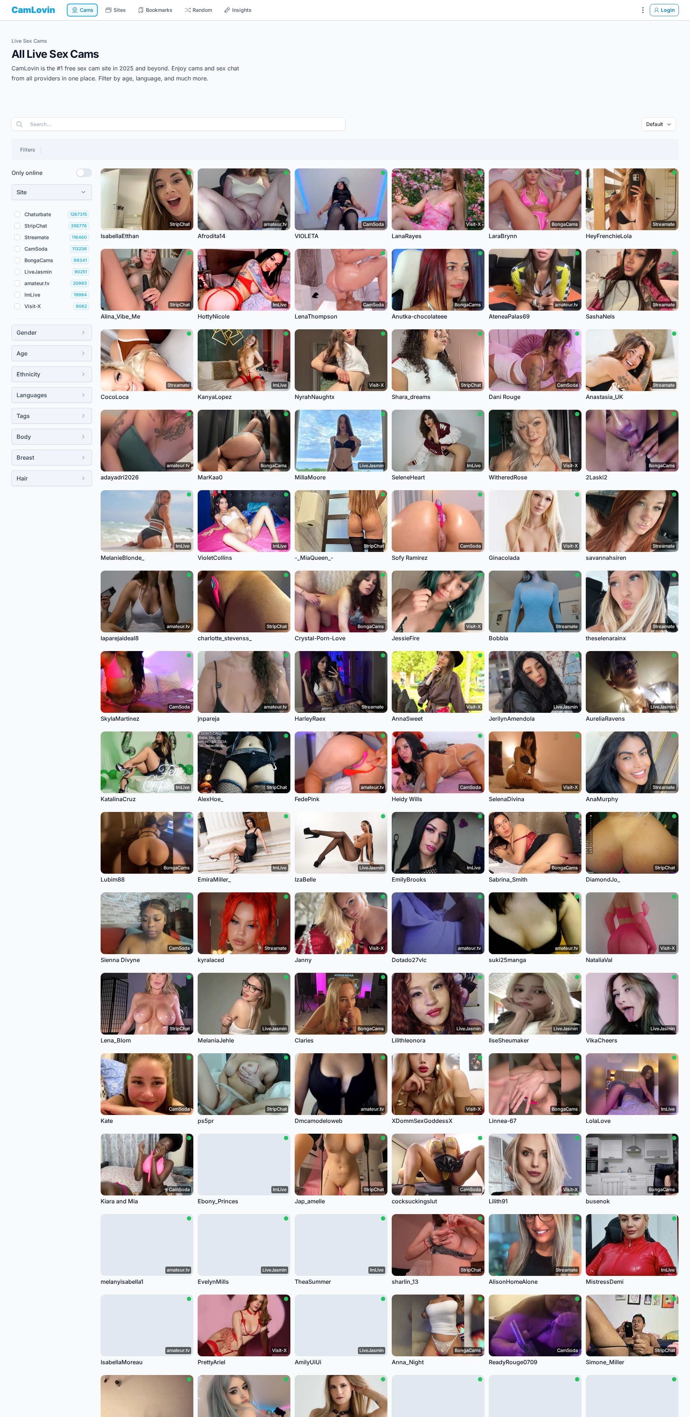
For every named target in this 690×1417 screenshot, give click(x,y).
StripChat (35, 226)
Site (22, 192)
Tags (23, 415)
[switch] (84, 172)
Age (22, 353)
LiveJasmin (38, 272)
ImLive (32, 295)
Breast (25, 457)
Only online (27, 172)
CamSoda (35, 249)
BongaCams (38, 260)
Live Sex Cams (29, 41)
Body (24, 436)
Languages (32, 395)
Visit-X (32, 306)
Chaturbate (37, 214)
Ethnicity (28, 374)
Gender (27, 332)
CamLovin (33, 10)
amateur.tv (37, 283)
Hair (22, 478)
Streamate (36, 237)
